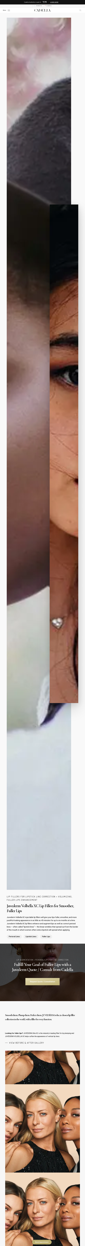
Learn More (54, 2)
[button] (6, 10)
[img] (45, 2)
